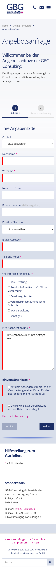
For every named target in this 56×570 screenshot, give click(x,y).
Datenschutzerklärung (15, 416)
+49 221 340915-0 (25, 509)
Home (5, 25)
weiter (46, 426)
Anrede (6, 136)
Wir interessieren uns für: (18, 273)
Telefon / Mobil (11, 256)
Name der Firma (11, 188)
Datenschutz (38, 539)
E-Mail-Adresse (12, 239)
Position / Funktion (13, 222)
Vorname (8, 171)
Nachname (9, 154)
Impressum (21, 542)
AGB (36, 542)
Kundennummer (21, 205)
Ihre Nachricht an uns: (16, 328)
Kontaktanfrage (16, 539)
